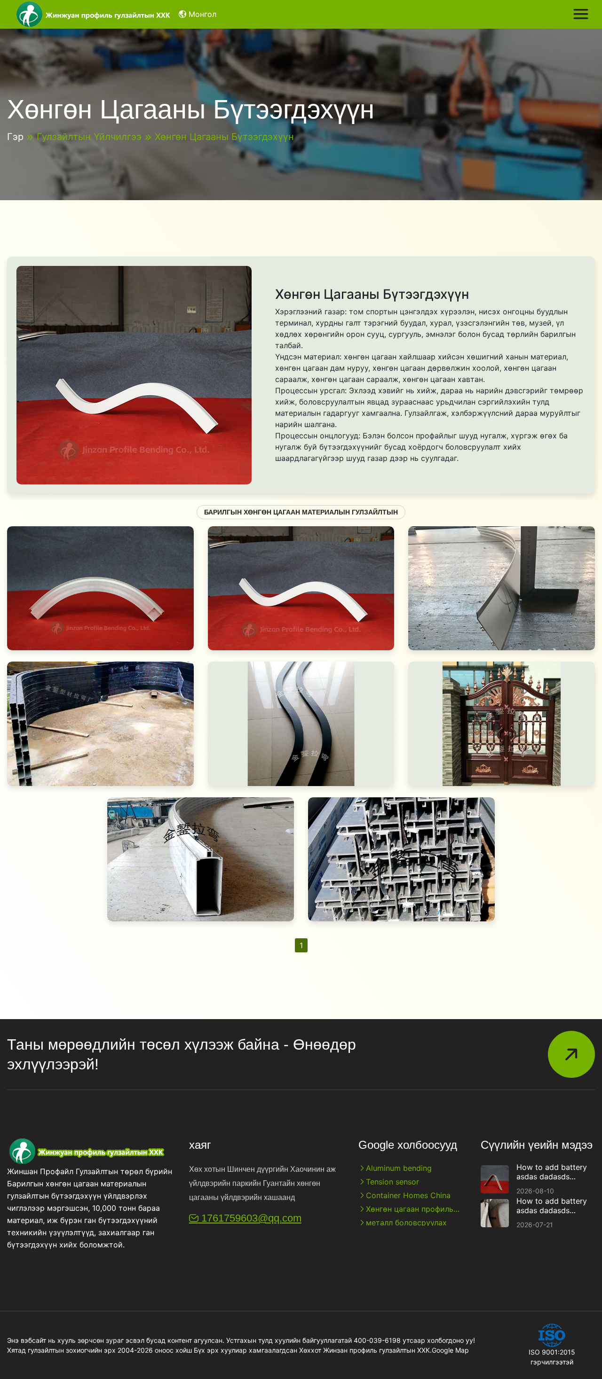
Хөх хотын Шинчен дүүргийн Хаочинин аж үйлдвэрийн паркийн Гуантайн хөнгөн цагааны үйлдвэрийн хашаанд (262, 1183)
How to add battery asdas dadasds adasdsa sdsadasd (551, 1171)
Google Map (450, 1350)
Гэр (15, 136)
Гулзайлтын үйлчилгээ (89, 136)
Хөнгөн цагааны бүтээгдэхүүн (224, 136)
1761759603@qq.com (249, 1218)
